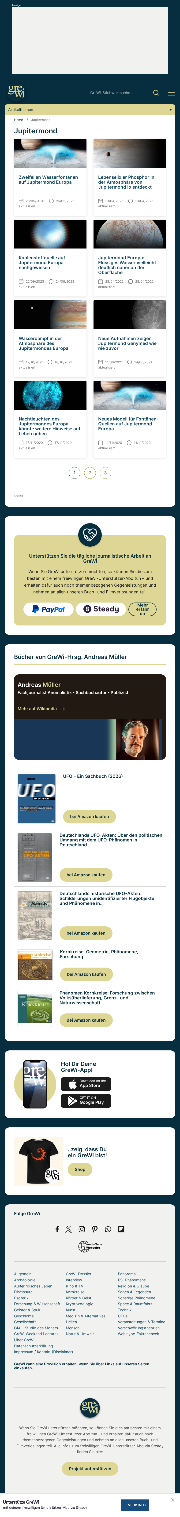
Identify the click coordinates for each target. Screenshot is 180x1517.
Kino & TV (74, 1286)
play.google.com (86, 1101)
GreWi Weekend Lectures (36, 1333)
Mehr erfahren (142, 609)
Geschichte (24, 1316)
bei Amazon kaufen (89, 816)
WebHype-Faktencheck (138, 1333)
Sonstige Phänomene (136, 1298)
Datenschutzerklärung (33, 1346)
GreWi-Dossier (78, 1274)
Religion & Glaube (133, 1286)
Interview (74, 1280)
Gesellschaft (25, 1322)
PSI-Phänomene (132, 1280)
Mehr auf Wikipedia (37, 708)
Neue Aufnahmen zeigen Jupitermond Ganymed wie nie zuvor (127, 343)
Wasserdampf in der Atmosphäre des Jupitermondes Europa (43, 343)
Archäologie (24, 1280)
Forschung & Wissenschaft (37, 1303)
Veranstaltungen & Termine (141, 1322)
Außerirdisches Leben (33, 1286)
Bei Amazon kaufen (86, 1020)
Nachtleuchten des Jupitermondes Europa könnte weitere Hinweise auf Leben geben (49, 426)
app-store (86, 1084)
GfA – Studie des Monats (36, 1328)
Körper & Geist (78, 1298)
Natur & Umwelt (80, 1333)
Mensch (72, 1328)
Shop (80, 1169)
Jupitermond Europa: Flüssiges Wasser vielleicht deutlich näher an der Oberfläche (127, 265)
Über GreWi (24, 1340)
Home (18, 120)
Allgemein (22, 1274)
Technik (124, 1310)
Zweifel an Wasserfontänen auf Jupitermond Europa (48, 180)
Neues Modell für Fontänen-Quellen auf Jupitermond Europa (128, 423)
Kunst (70, 1310)
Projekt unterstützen (90, 1468)
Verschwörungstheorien (139, 1328)
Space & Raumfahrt (135, 1303)
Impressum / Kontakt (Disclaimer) (43, 1351)
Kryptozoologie (79, 1303)
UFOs (123, 1316)
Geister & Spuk (27, 1310)
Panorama (127, 1274)
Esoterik (21, 1298)
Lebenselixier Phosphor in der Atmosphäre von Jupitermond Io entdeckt (126, 182)
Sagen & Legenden (134, 1292)
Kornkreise (75, 1292)
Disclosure (23, 1292)
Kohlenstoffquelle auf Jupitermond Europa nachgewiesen (42, 262)
